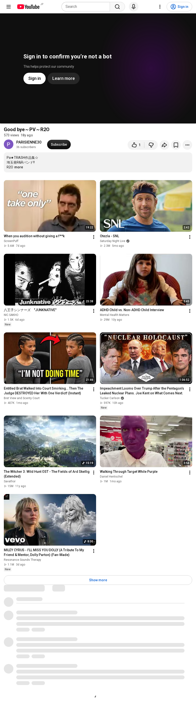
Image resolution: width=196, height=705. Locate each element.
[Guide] (8, 7)
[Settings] (160, 7)
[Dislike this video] (151, 145)
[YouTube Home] (28, 6)
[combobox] (87, 7)
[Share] (164, 145)
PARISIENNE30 (28, 142)
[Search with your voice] (133, 6)
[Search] (117, 6)
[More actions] (187, 145)
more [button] (18, 167)
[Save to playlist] (176, 145)
